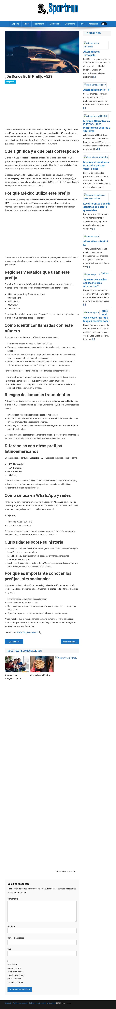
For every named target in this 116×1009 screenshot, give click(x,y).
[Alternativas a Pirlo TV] (96, 85)
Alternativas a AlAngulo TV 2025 (13, 677)
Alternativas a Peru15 (65, 871)
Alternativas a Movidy (40, 675)
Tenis (82, 24)
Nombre (11, 926)
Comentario (13, 899)
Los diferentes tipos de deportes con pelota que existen (96, 207)
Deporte (15, 24)
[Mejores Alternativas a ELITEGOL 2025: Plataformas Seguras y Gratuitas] (97, 116)
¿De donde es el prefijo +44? (16, 642)
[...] (94, 77)
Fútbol (26, 24)
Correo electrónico (15, 938)
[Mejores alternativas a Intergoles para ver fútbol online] (97, 157)
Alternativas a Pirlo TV (96, 89)
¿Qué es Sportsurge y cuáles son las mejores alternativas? (96, 280)
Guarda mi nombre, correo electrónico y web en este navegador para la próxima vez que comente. (15, 973)
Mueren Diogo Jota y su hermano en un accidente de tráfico (71, 642)
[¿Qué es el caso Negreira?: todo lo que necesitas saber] (92, 312)
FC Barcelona (55, 24)
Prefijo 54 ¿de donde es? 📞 (29, 632)
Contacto (8, 1003)
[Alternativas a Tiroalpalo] (97, 45)
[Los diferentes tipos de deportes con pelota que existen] (97, 197)
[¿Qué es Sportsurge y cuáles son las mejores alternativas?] (91, 274)
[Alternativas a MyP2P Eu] (92, 236)
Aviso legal (51, 1003)
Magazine (93, 24)
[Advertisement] (42, 107)
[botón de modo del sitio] (104, 23)
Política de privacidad (37, 1003)
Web (9, 949)
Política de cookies (20, 1003)
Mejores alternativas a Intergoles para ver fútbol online (96, 165)
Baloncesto (70, 24)
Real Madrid (39, 24)
